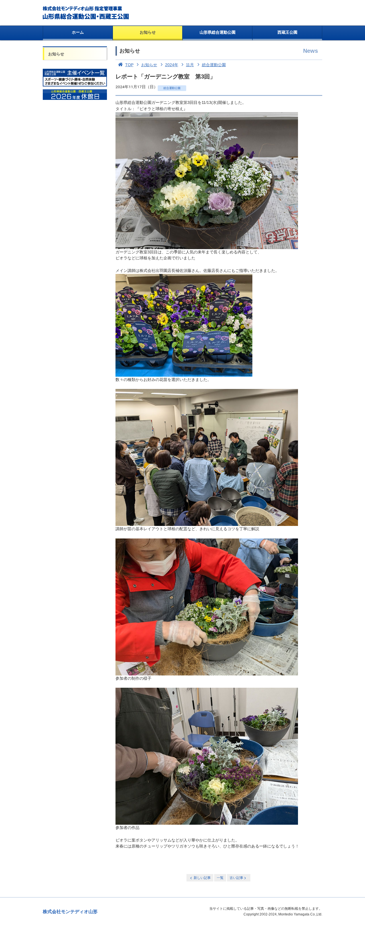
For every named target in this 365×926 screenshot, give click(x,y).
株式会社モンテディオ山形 (70, 911)
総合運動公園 (214, 64)
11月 (190, 64)
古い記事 (236, 878)
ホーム (78, 32)
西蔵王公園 (287, 32)
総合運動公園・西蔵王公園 (86, 13)
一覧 (220, 878)
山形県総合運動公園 (218, 32)
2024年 (171, 64)
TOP (129, 64)
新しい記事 (202, 878)
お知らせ (148, 32)
